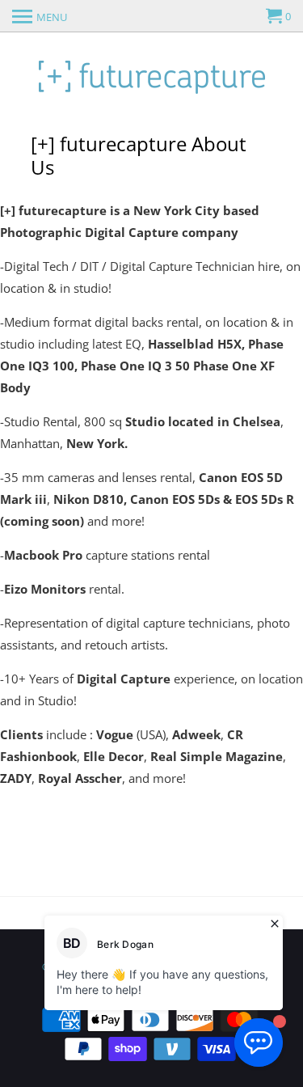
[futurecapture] (152, 75)
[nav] (39, 16)
